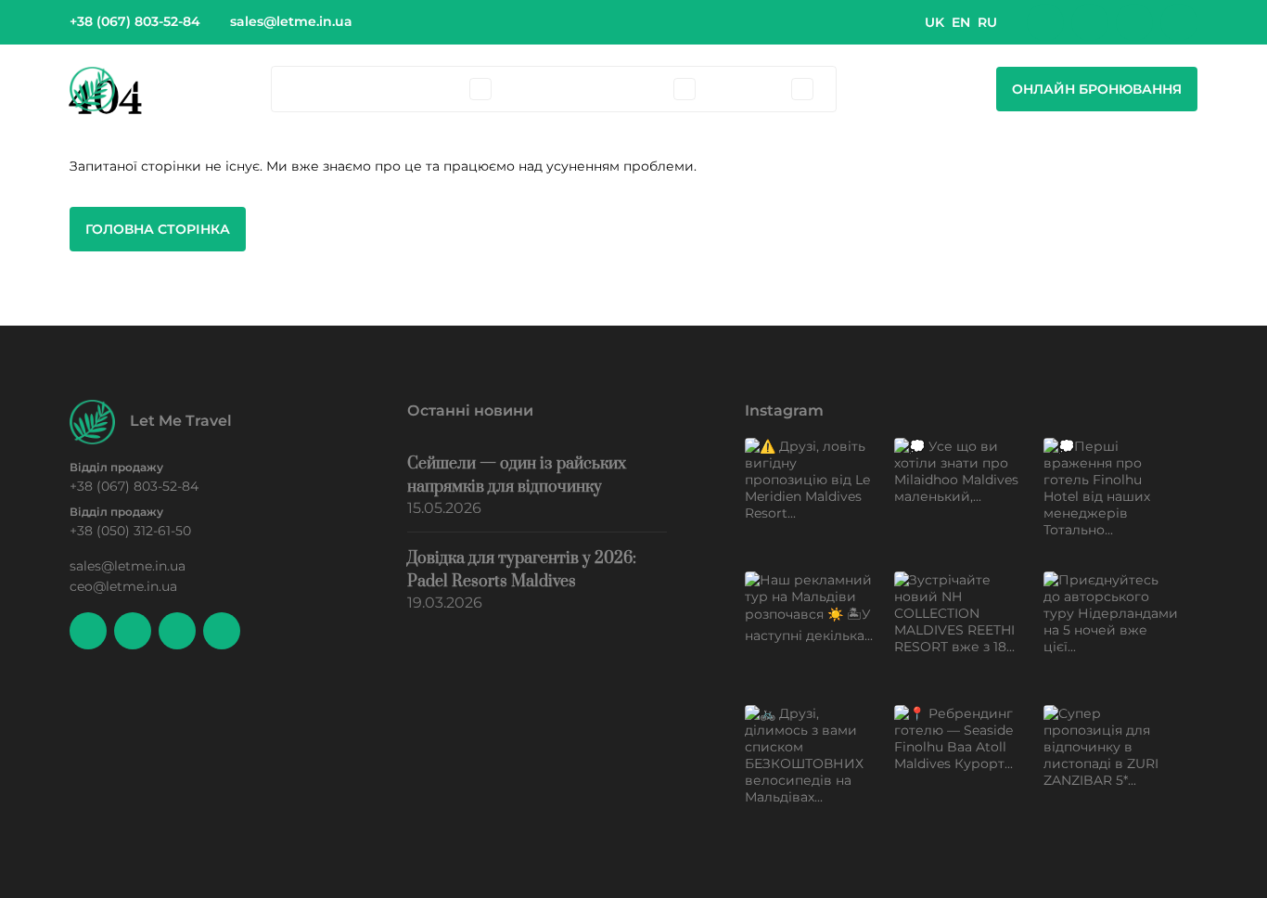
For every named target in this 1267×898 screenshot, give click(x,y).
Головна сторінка (157, 229)
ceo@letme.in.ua (123, 586)
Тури (445, 89)
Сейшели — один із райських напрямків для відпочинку (516, 475)
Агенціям (751, 89)
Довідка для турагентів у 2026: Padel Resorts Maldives (521, 570)
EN (961, 22)
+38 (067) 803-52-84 (135, 21)
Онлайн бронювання (1097, 89)
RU (987, 22)
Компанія (633, 89)
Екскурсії (546, 89)
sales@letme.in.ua (291, 21)
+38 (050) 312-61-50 (130, 530)
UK (934, 22)
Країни (318, 89)
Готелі (385, 89)
